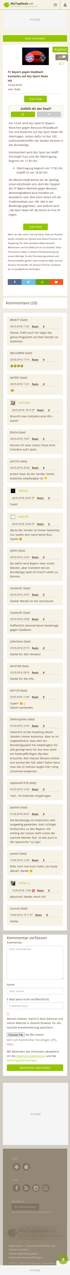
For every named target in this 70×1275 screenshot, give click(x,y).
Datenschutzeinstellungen (26, 1257)
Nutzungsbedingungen (22, 1060)
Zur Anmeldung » (25, 1207)
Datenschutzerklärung (30, 1056)
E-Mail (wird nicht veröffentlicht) (28, 999)
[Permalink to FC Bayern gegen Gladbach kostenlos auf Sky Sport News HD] (35, 56)
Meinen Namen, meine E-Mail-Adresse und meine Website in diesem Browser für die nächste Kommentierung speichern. (35, 1023)
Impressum (16, 1245)
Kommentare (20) (21, 303)
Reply (35, 326)
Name (11, 984)
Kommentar (14, 942)
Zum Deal (35, 99)
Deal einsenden (35, 38)
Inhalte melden (18, 1249)
